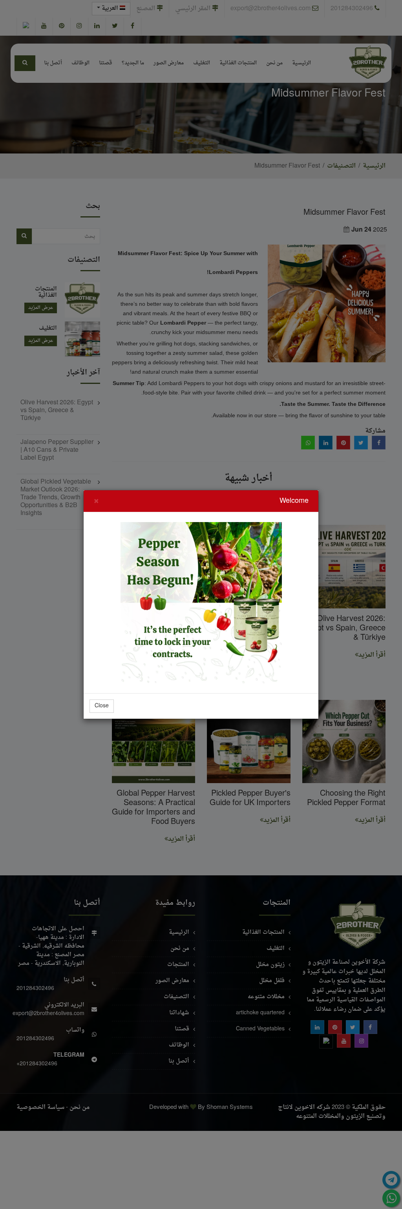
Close (102, 706)
